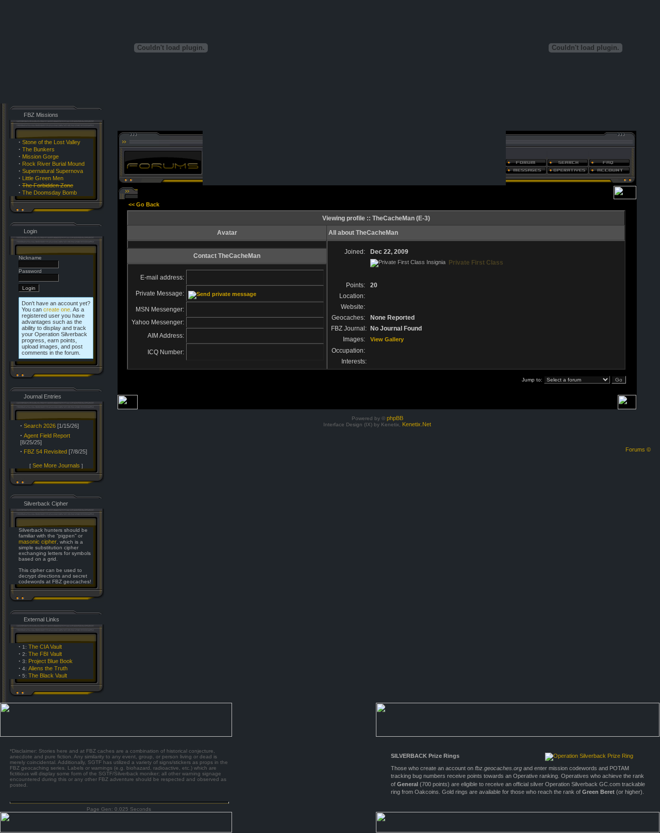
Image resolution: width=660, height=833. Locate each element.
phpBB (395, 418)
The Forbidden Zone (47, 185)
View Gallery (387, 339)
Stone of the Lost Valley (51, 142)
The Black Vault (47, 675)
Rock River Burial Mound (53, 164)
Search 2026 (40, 426)
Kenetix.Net (416, 424)
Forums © (638, 449)
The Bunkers (38, 149)
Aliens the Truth (48, 668)
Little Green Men (42, 178)
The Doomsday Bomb (49, 192)
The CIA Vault (45, 647)
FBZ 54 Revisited (45, 451)
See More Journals (56, 465)
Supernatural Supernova (52, 171)
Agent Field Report (47, 435)
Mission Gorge (40, 156)
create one (56, 309)
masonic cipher (38, 542)
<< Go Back (143, 204)
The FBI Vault (45, 654)
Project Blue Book (50, 661)
